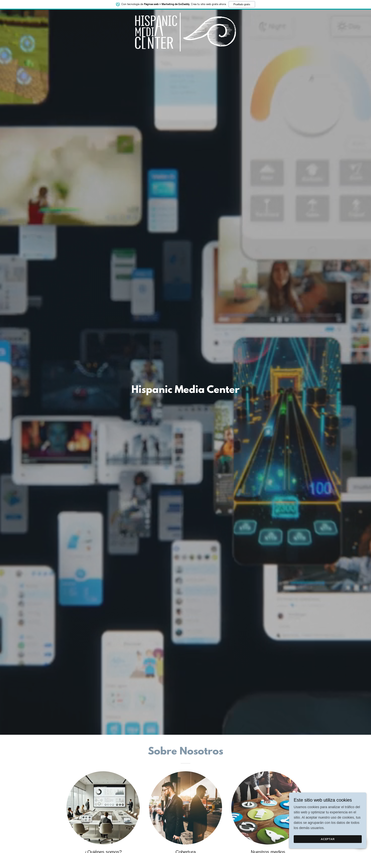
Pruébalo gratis (241, 4)
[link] (185, 14)
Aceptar (328, 839)
